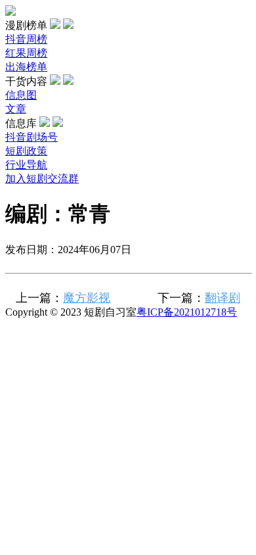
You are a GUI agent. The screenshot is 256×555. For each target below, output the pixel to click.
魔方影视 (86, 297)
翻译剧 (222, 297)
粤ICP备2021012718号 (187, 312)
